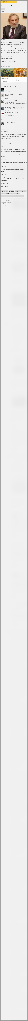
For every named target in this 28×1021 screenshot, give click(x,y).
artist (3, 8)
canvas (3, 191)
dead (7, 191)
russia (3, 193)
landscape (11, 191)
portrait (24, 191)
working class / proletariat (13, 193)
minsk (16, 191)
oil (20, 191)
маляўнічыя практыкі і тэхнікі (9, 195)
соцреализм (20, 195)
